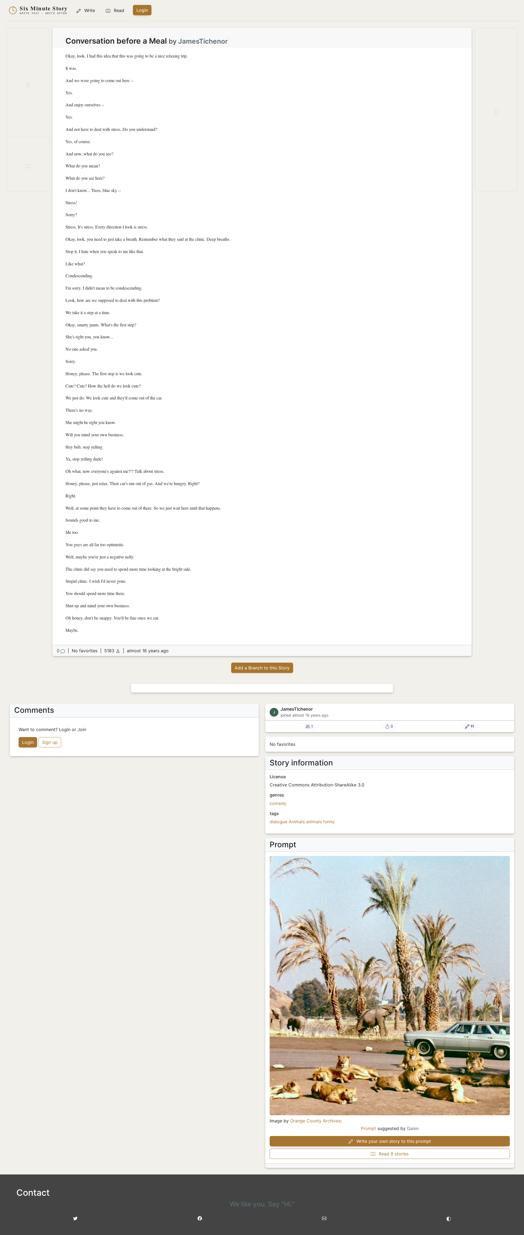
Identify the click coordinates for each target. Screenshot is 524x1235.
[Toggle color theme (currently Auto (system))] (448, 1218)
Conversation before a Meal (116, 41)
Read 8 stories (393, 1153)
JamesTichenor (203, 41)
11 (472, 726)
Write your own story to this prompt (393, 1141)
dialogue (278, 821)
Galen (413, 1128)
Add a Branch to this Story (262, 668)
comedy (278, 803)
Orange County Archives (315, 1120)
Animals (297, 821)
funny (329, 821)
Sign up (50, 742)
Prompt (368, 1128)
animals (314, 821)
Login (142, 10)
